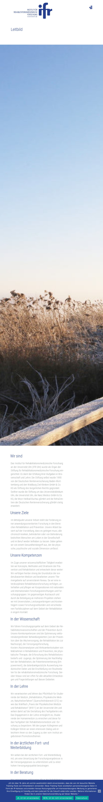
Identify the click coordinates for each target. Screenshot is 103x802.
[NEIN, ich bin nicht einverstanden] (99, 791)
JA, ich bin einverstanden (28, 798)
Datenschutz (81, 798)
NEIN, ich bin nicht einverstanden (57, 798)
